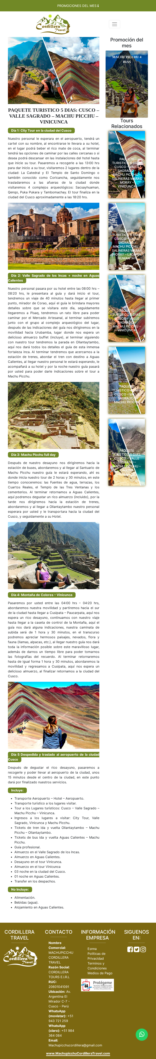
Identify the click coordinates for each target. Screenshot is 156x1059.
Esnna (92, 949)
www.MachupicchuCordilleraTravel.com (78, 1053)
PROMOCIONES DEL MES (77, 6)
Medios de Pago (100, 973)
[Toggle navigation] (114, 24)
